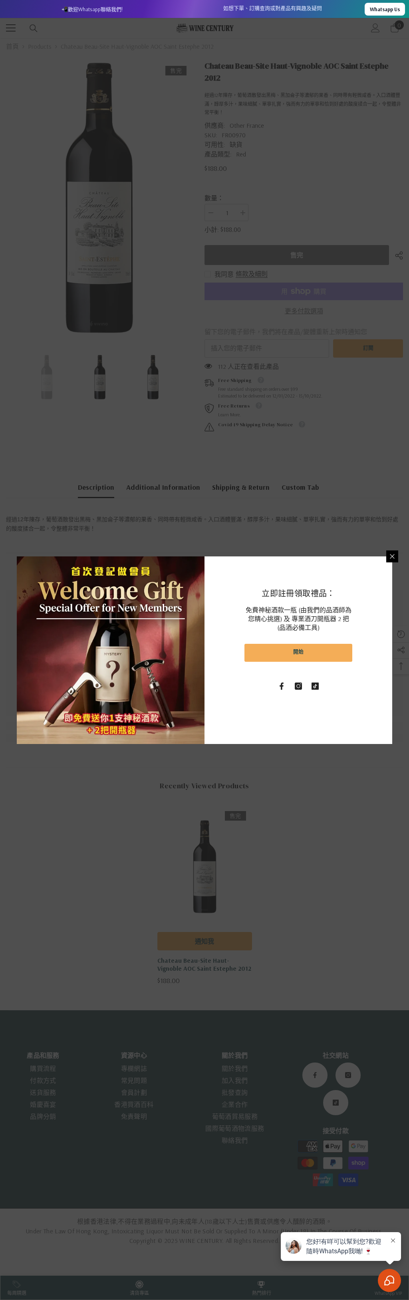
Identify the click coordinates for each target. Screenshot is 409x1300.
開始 (298, 651)
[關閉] (392, 556)
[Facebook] (281, 686)
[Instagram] (298, 686)
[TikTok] (315, 686)
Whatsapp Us (385, 9)
